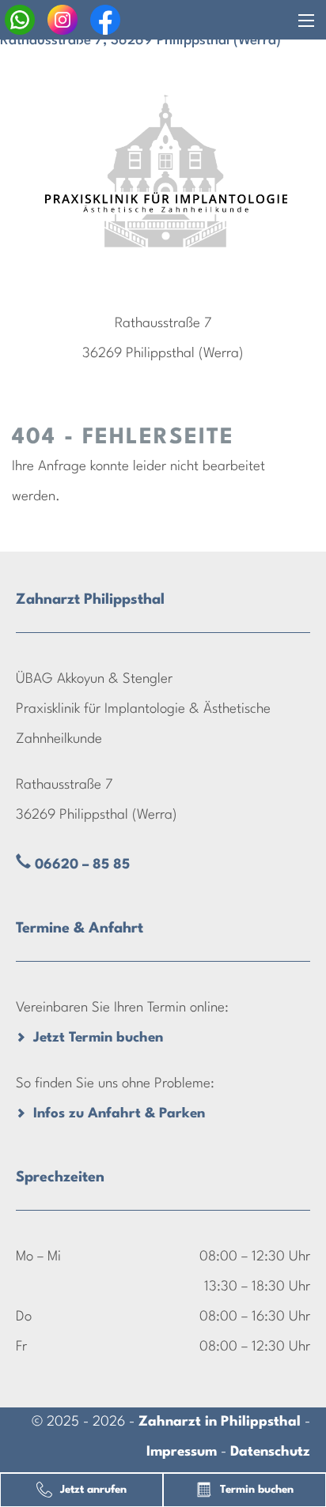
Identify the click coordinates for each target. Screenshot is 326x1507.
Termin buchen (257, 1489)
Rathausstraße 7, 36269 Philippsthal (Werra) (140, 40)
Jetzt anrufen (93, 1489)
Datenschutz (270, 1452)
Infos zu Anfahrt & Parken (119, 1114)
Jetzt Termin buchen (98, 1038)
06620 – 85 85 (82, 865)
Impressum (181, 1452)
